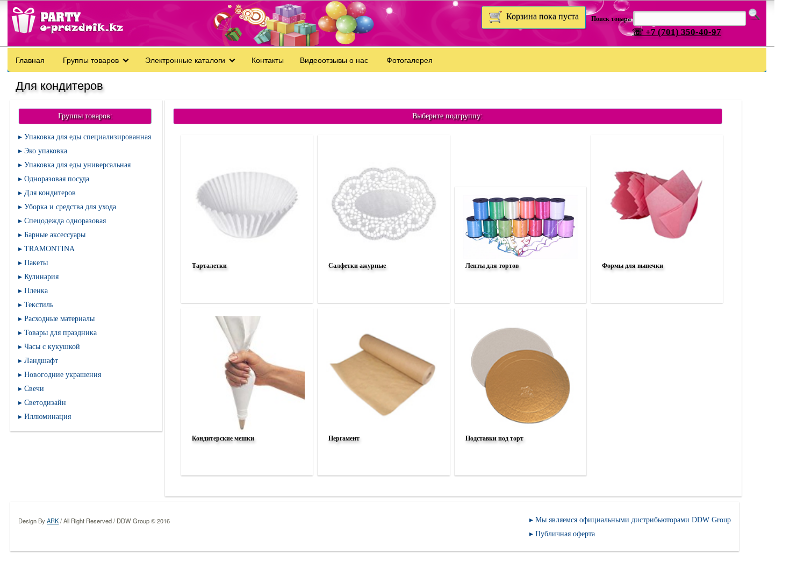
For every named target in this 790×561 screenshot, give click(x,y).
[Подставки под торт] (519, 464)
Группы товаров (91, 59)
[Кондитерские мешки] (245, 464)
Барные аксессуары (54, 235)
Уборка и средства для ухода (70, 207)
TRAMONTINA (49, 249)
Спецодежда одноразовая (65, 221)
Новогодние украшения (62, 375)
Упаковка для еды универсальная (77, 165)
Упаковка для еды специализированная (87, 137)
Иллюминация (47, 417)
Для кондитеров (50, 193)
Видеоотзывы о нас (334, 59)
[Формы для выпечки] (655, 291)
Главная (30, 59)
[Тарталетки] (245, 291)
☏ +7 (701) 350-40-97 (676, 32)
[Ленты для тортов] (519, 291)
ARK (53, 520)
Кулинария (41, 277)
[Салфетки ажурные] (382, 291)
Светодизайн (45, 403)
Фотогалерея (409, 59)
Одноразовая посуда (56, 179)
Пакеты (36, 263)
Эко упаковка (45, 151)
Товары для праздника (60, 333)
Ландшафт (41, 361)
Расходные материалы (59, 319)
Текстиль (38, 305)
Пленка (36, 291)
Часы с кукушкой (52, 347)
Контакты (268, 59)
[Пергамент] (382, 464)
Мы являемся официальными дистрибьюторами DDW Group (633, 520)
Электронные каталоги (185, 59)
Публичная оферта (565, 534)
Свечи (34, 389)
